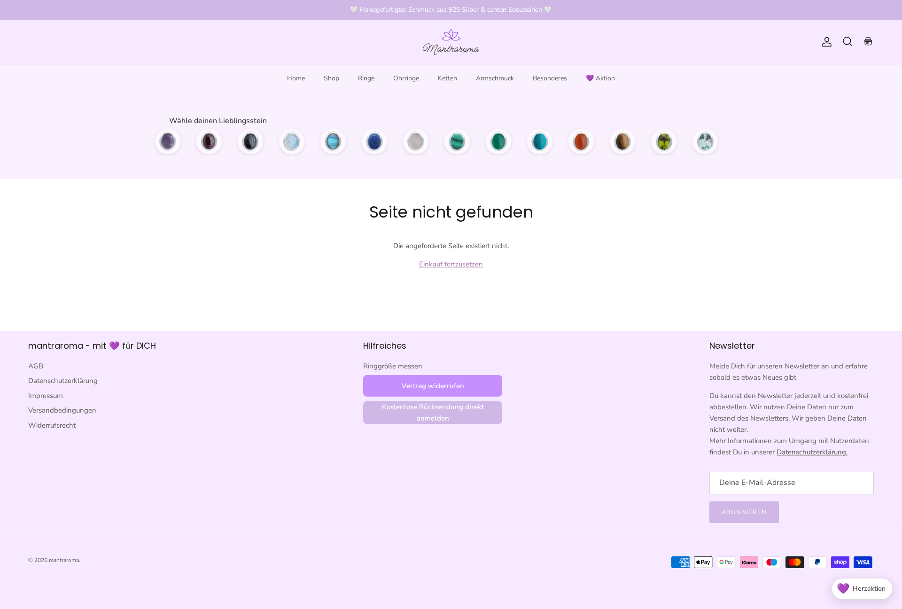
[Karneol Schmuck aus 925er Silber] (581, 141)
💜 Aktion (600, 78)
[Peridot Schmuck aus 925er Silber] (664, 141)
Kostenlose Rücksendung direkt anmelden (433, 412)
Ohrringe (406, 78)
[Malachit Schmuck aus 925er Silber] (457, 141)
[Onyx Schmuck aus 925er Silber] (250, 141)
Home (296, 78)
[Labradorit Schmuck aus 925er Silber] (333, 141)
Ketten (447, 78)
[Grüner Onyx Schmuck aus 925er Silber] (498, 141)
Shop (331, 78)
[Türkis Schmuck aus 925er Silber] (540, 141)
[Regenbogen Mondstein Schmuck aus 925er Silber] (292, 141)
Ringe (366, 78)
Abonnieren (744, 512)
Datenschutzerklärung (63, 380)
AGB (35, 366)
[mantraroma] (451, 42)
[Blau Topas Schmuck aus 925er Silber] (705, 141)
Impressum (45, 395)
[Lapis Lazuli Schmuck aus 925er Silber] (374, 141)
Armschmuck (495, 78)
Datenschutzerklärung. (812, 452)
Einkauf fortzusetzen (451, 264)
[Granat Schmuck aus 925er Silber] (209, 141)
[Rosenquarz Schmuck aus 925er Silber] (416, 141)
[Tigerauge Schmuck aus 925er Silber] (622, 141)
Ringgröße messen (392, 366)
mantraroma (64, 560)
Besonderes (550, 78)
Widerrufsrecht (52, 425)
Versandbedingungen (62, 410)
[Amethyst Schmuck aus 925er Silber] (168, 141)
